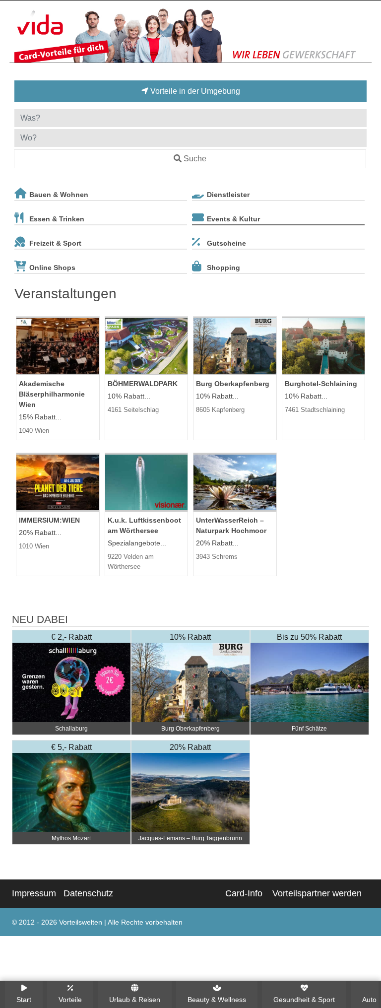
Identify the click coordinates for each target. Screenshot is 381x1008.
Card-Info (243, 893)
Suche (195, 158)
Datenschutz (88, 893)
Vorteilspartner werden (317, 893)
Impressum (34, 893)
